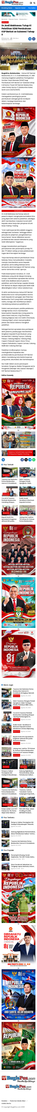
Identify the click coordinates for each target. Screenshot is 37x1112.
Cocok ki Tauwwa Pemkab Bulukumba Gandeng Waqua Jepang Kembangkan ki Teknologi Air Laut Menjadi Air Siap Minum (9, 500)
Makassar (24, 785)
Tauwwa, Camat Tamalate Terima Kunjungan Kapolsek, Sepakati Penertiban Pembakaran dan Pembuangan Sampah (27, 792)
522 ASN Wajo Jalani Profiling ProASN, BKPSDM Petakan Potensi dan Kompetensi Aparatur (27, 811)
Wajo (22, 804)
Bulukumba (5, 22)
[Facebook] (22, 459)
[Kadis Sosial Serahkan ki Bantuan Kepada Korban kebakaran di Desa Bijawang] (27, 491)
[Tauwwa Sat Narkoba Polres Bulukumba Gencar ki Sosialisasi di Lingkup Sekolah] (10, 472)
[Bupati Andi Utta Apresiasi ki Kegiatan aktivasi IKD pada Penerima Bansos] (10, 510)
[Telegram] (30, 459)
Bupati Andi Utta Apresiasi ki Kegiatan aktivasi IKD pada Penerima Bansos (9, 519)
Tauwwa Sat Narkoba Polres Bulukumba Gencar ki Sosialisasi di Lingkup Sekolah (9, 481)
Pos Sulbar (6, 767)
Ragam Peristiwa (8, 804)
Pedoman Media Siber (18, 1101)
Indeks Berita (6, 1103)
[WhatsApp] (33, 459)
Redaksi (4, 1101)
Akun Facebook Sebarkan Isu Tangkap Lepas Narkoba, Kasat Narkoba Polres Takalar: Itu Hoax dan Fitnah (23, 865)
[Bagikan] (33, 39)
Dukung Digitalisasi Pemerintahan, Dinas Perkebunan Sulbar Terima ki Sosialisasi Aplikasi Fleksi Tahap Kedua (26, 773)
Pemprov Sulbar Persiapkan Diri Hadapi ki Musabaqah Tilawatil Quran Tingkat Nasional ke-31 (9, 773)
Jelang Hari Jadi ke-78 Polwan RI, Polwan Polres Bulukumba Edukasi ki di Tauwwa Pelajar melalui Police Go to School (27, 519)
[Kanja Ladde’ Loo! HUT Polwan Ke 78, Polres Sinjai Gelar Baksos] (10, 802)
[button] (31, 3)
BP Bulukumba (5, 38)
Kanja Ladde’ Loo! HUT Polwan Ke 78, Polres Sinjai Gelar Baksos (9, 811)
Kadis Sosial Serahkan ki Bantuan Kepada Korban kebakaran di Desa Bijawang (26, 500)
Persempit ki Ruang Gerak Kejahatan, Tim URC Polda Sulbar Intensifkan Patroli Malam (23, 856)
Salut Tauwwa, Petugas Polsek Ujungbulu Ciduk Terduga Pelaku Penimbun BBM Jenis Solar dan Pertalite (26, 481)
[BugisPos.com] (12, 3)
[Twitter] (26, 459)
